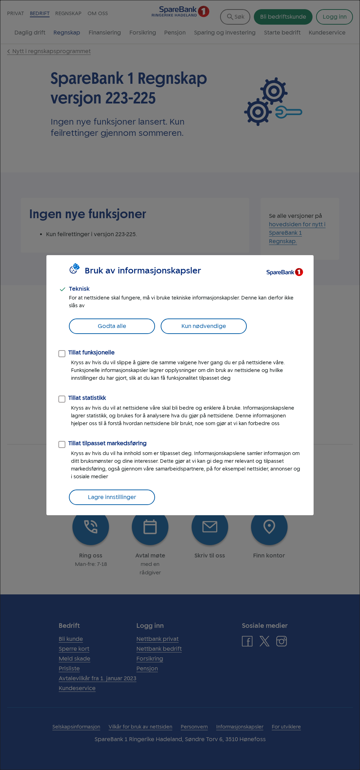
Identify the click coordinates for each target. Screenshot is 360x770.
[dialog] (180, 385)
